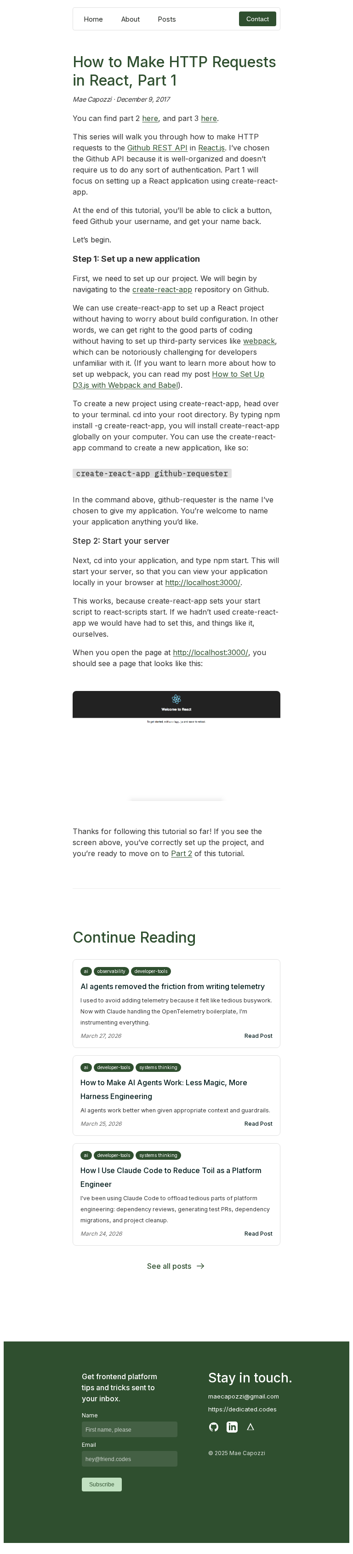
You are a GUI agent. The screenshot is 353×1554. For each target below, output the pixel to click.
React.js (211, 147)
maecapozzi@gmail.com (243, 1396)
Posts (167, 19)
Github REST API (157, 147)
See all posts (169, 1266)
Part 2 (181, 853)
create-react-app (162, 289)
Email (89, 1444)
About (130, 19)
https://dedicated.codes (242, 1409)
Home (93, 19)
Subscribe (101, 1484)
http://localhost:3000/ (202, 582)
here (150, 118)
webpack (259, 340)
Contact (257, 19)
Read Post (259, 1035)
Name (90, 1415)
